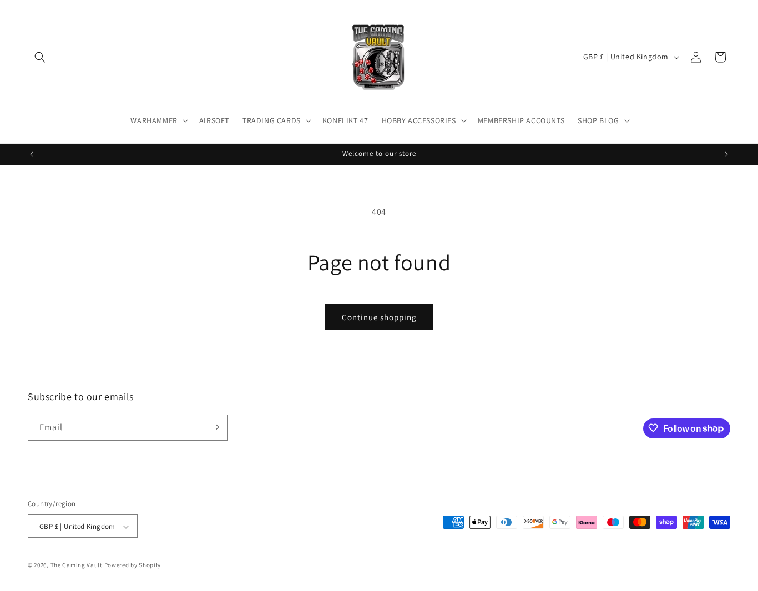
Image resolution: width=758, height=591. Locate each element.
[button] (40, 57)
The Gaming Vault (76, 565)
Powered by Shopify (132, 565)
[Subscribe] (215, 427)
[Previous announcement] (31, 154)
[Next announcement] (726, 154)
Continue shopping (379, 317)
